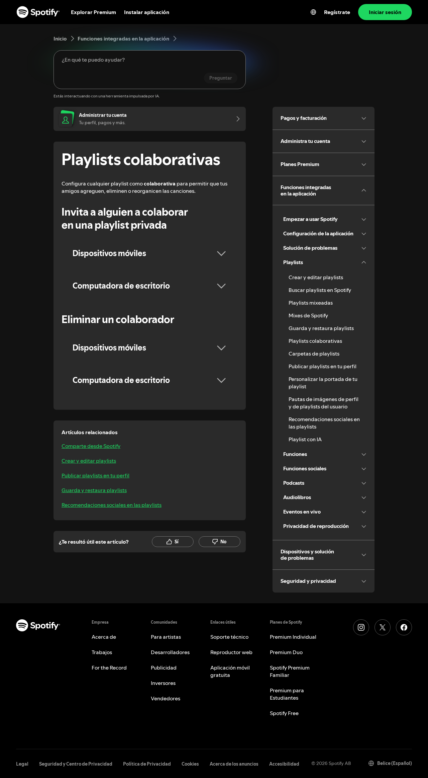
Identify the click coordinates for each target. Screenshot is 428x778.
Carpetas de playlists (314, 353)
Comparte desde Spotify (91, 446)
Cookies (190, 764)
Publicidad (164, 667)
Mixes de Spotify (308, 315)
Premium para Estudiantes (287, 694)
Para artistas (166, 636)
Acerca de (104, 636)
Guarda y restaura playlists (94, 490)
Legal (22, 764)
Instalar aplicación (146, 12)
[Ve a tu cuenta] (235, 119)
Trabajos (102, 652)
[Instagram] (361, 627)
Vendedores (165, 698)
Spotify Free (284, 713)
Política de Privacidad (147, 764)
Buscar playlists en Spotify (320, 290)
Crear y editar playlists (89, 460)
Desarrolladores (170, 652)
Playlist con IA (305, 439)
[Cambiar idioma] (313, 12)
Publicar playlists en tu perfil (95, 475)
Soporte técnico (229, 636)
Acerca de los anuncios (234, 764)
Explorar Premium (93, 12)
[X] (382, 627)
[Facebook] (404, 627)
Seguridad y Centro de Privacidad (75, 764)
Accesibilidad (284, 764)
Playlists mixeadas (311, 302)
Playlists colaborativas (315, 340)
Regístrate (337, 12)
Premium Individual (293, 636)
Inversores (163, 683)
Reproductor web (231, 652)
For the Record (109, 667)
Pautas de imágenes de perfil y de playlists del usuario (323, 402)
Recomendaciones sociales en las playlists (112, 505)
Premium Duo (286, 652)
